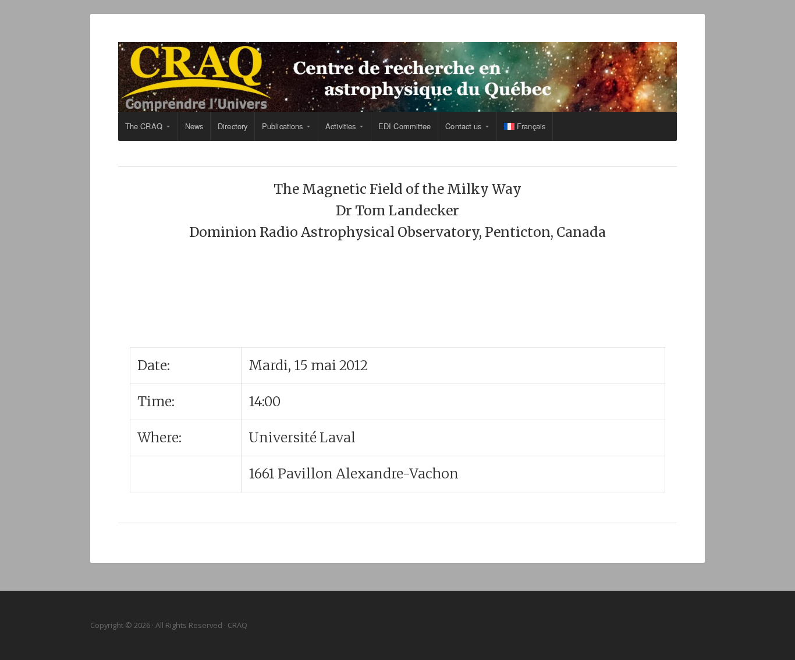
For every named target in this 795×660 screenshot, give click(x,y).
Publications (282, 126)
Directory (232, 126)
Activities (340, 126)
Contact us (463, 126)
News (194, 126)
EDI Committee (404, 126)
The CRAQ (143, 126)
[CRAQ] (397, 77)
